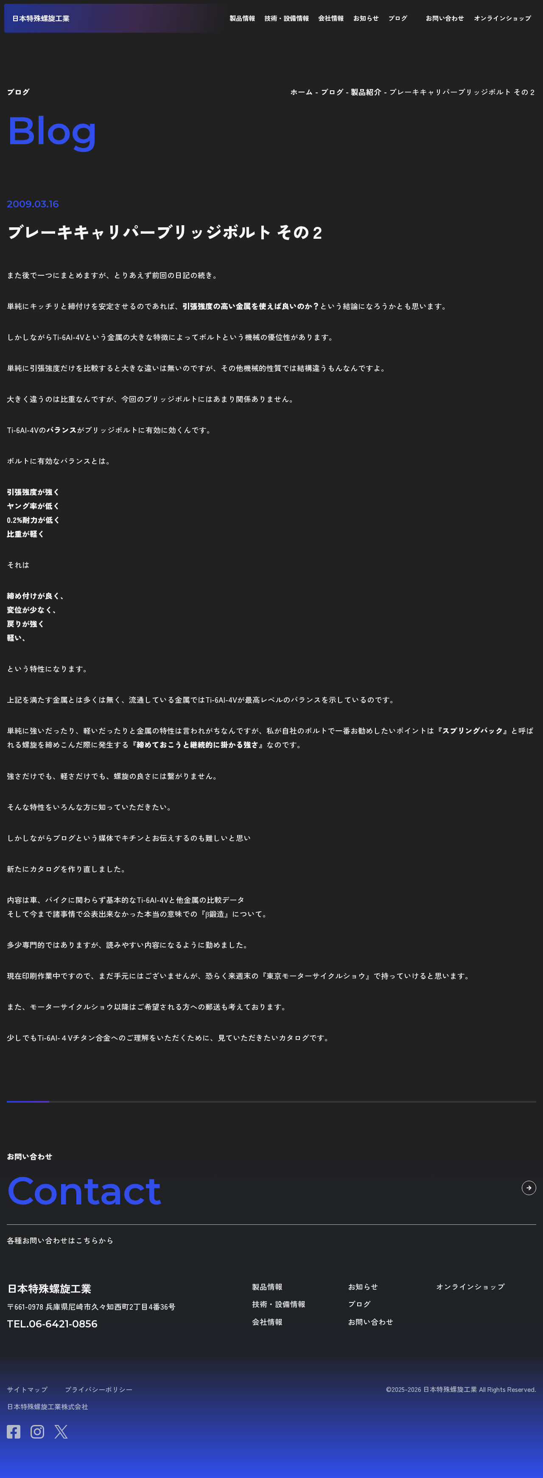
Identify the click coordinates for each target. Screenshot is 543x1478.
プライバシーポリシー (98, 1389)
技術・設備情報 (286, 18)
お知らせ (366, 18)
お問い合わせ (445, 18)
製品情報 (242, 18)
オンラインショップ (502, 18)
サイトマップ (27, 1389)
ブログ (397, 18)
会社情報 (331, 18)
